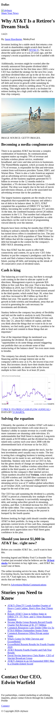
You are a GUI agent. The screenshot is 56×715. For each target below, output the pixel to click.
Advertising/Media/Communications (28, 584)
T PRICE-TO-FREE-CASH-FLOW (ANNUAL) (25, 409)
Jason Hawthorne (13, 39)
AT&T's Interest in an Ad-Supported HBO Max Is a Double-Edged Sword (30, 662)
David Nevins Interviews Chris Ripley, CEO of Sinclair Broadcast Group (30, 657)
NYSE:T (33, 50)
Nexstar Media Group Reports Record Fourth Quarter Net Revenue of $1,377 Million (29, 623)
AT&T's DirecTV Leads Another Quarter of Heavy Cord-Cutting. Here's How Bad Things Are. (30, 608)
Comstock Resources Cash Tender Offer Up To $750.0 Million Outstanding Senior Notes (30, 629)
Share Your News (10, 13)
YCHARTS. (18, 412)
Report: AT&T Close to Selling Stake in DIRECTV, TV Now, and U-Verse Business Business (29, 617)
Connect (5, 706)
